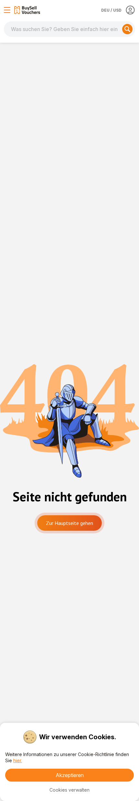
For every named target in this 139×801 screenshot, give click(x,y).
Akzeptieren (70, 775)
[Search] (127, 29)
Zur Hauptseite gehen (69, 523)
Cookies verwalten (69, 790)
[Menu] (7, 10)
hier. (17, 760)
